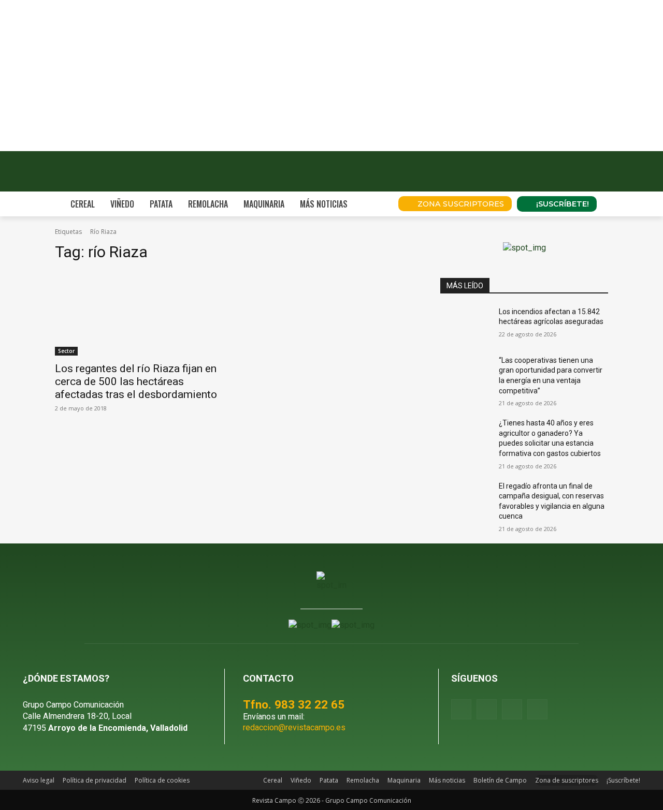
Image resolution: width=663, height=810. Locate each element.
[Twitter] (537, 709)
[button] (376, 204)
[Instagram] (487, 709)
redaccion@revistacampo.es (294, 727)
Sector (66, 351)
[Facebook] (461, 709)
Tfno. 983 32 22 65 (293, 704)
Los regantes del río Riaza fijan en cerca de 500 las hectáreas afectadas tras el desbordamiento (136, 381)
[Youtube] (512, 709)
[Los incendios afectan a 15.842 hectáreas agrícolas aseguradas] (465, 324)
